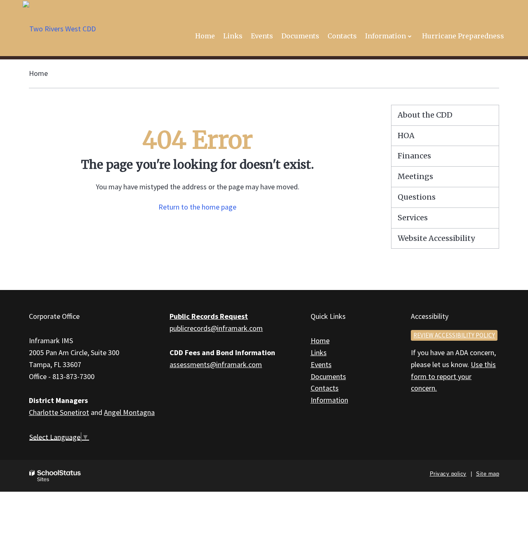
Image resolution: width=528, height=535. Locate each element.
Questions (417, 197)
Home (38, 73)
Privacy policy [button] (448, 474)
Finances (414, 155)
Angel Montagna (129, 412)
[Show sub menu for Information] (410, 36)
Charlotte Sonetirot (59, 412)
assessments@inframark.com (216, 364)
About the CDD (425, 115)
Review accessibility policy (454, 335)
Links (319, 352)
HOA (406, 135)
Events (321, 364)
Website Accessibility (436, 238)
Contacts (325, 388)
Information (329, 400)
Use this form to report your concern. (453, 376)
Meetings (415, 176)
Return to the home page (197, 207)
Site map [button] (487, 474)
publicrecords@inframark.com (216, 328)
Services (413, 217)
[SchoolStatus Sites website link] (55, 476)
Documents (328, 376)
